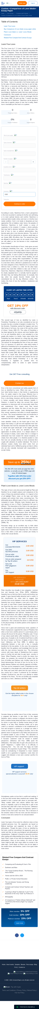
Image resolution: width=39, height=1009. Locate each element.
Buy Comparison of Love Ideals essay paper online (20, 29)
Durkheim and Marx (11, 867)
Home (4, 964)
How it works (10, 964)
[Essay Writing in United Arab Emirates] (26, 971)
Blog (35, 964)
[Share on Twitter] (22, 935)
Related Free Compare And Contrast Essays (18, 37)
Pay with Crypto (16, 987)
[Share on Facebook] (17, 935)
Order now (22, 3)
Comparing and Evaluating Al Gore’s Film (18, 864)
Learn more (19, 923)
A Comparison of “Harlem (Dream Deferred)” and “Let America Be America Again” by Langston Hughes (20, 901)
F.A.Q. (16, 967)
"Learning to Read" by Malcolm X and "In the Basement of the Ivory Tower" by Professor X (19, 892)
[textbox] (19, 145)
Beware (23, 964)
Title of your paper (8, 135)
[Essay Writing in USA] (31, 973)
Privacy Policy (21, 990)
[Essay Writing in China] (15, 973)
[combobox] (19, 147)
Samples (17, 964)
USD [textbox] (6, 194)
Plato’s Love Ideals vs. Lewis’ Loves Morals (18, 32)
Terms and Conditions (9, 990)
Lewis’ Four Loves (9, 26)
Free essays (29, 964)
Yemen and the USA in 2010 (14, 875)
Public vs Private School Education (16, 879)
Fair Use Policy (19, 992)
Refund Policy (31, 990)
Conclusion (7, 35)
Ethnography (9, 897)
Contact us (19, 383)
